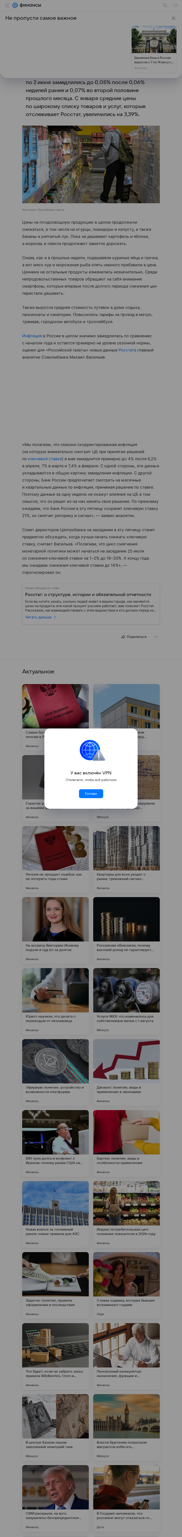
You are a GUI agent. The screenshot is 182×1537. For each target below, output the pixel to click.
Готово (91, 794)
